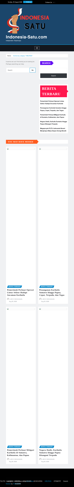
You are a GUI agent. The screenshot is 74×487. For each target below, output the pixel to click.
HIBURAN (48, 481)
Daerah (65, 481)
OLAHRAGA (27, 481)
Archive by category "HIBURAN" (22, 56)
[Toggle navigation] (37, 48)
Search (46, 63)
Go (33, 70)
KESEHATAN (38, 481)
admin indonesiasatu (16, 299)
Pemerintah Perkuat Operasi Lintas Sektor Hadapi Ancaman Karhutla (20, 292)
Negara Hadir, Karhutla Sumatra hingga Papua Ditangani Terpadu (50, 452)
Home (9, 56)
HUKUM (10, 481)
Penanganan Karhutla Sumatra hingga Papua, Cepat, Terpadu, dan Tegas (52, 292)
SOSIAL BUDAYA (18, 482)
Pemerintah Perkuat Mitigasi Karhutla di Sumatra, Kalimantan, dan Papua (20, 452)
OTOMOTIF (57, 481)
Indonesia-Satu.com (26, 37)
